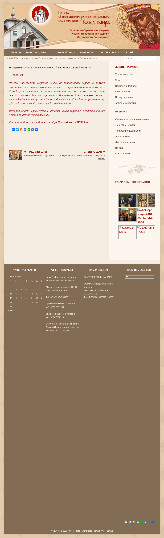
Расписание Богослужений (117, 52)
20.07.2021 (18, 75)
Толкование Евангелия (128, 130)
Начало (16, 52)
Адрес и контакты (125, 103)
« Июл (11, 310)
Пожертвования (124, 97)
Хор (117, 80)
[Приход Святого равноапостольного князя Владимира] (82, 47)
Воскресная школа (126, 85)
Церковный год (63, 52)
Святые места (123, 153)
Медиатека (86, 52)
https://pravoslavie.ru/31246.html (70, 122)
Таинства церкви (36, 52)
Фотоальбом (122, 91)
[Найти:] (140, 58)
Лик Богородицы (125, 142)
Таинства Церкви (125, 125)
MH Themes (107, 530)
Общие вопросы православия (132, 119)
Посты (119, 148)
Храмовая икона (124, 74)
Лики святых (122, 136)
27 (27, 302)
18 (16, 298)
